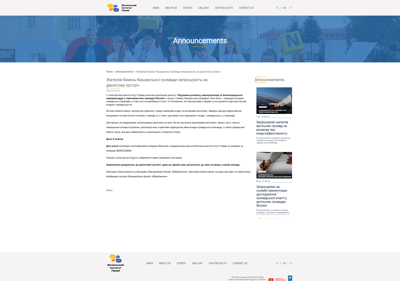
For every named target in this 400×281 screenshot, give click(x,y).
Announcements (124, 71)
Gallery (203, 7)
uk (290, 7)
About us (171, 7)
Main (156, 7)
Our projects (224, 7)
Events (187, 7)
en (284, 7)
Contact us (246, 7)
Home (109, 71)
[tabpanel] (274, 116)
